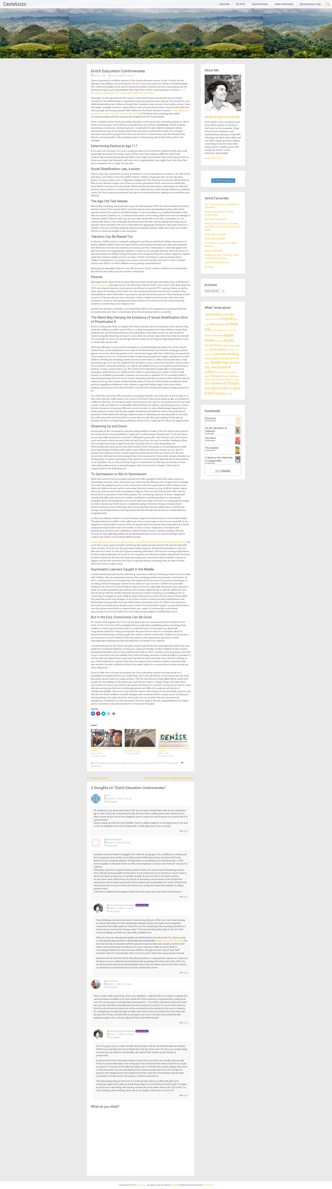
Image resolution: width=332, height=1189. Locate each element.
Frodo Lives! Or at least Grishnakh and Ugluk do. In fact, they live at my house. (223, 226)
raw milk (228, 376)
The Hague (235, 380)
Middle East (219, 362)
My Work (240, 4)
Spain (236, 376)
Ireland (208, 358)
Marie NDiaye (211, 440)
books (229, 314)
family (136, 763)
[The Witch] (237, 443)
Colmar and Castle (97, 778)
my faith (234, 362)
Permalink (112, 801)
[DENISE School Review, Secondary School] (173, 738)
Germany (231, 350)
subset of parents (99, 285)
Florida (209, 345)
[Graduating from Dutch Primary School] (106, 738)
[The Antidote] (237, 453)
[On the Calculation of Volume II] (237, 433)
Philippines (217, 376)
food (216, 345)
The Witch (210, 438)
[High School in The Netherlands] (140, 738)
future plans (217, 349)
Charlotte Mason (212, 319)
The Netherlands (170, 763)
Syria (219, 379)
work (229, 393)
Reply (185, 831)
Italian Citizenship (284, 4)
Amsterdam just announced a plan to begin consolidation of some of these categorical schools (138, 542)
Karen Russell (211, 450)
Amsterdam (99, 763)
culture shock (219, 324)
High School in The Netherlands (139, 748)
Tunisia (220, 393)
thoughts (234, 388)
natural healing (222, 372)
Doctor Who (232, 330)
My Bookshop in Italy (310, 4)
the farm (227, 379)
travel (210, 393)
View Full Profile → (214, 158)
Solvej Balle (210, 433)
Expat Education (260, 4)
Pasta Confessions (214, 250)
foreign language (230, 345)
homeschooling (227, 354)
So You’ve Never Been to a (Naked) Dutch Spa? (170, 778)
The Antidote (212, 448)
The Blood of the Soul (216, 219)
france (207, 350)
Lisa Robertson (211, 421)
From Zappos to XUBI (215, 234)
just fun (234, 358)
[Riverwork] (237, 424)
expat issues (126, 763)
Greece (212, 354)
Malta (207, 363)
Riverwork (210, 418)
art (223, 315)
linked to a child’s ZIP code (169, 940)
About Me (225, 4)
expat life (219, 341)
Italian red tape (220, 358)
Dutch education (113, 763)
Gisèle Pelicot (211, 463)
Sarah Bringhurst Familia (122, 75)
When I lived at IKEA (215, 238)
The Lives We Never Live (217, 262)
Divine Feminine (218, 330)
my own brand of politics (151, 763)
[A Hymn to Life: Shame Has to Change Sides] (237, 463)
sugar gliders (210, 379)
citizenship (227, 319)
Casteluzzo (14, 4)
